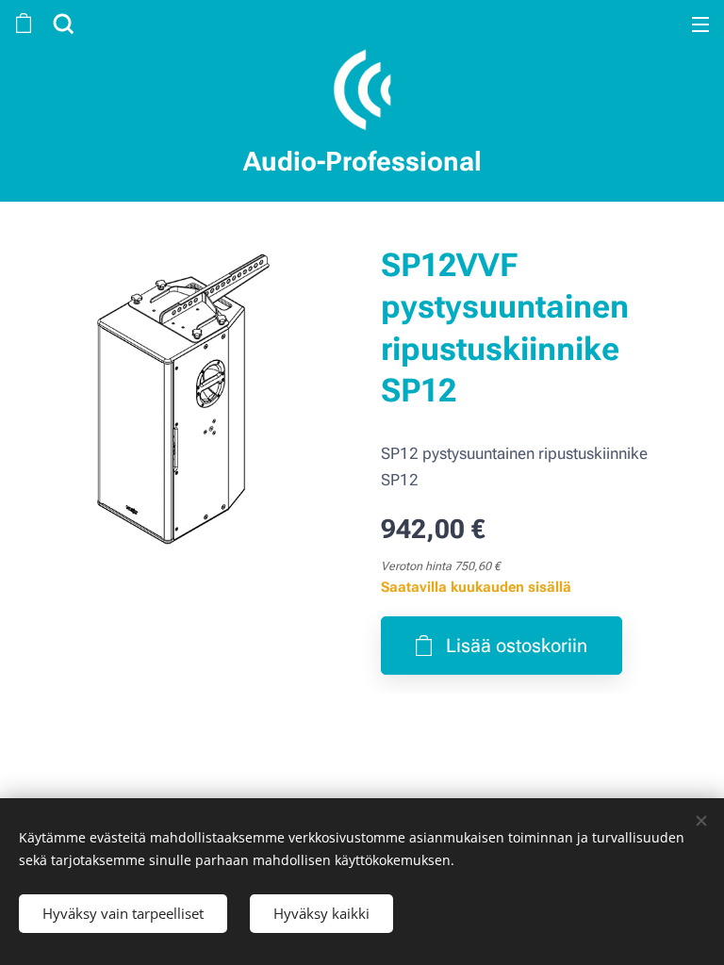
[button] (61, 23)
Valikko (700, 23)
